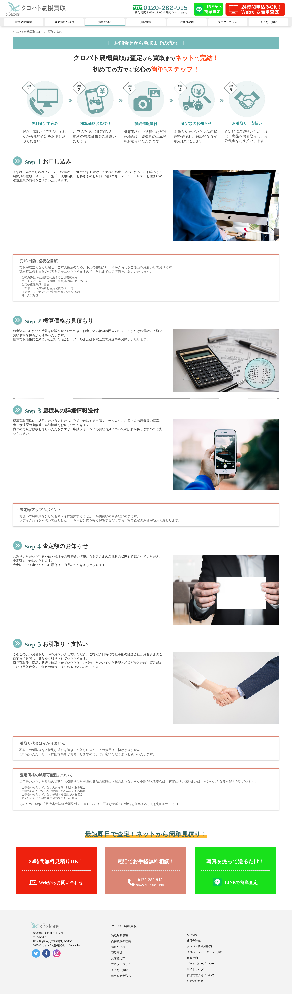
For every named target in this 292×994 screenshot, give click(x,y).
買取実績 (116, 952)
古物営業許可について (201, 975)
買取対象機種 (119, 935)
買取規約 (192, 957)
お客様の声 (118, 958)
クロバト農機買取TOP (27, 31)
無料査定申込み (121, 975)
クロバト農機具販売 (199, 946)
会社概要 (192, 934)
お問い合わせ (195, 980)
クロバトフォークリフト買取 (205, 952)
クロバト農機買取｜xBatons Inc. (61, 945)
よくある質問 (119, 970)
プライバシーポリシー (201, 963)
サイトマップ (195, 969)
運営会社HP (194, 940)
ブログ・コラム (121, 964)
